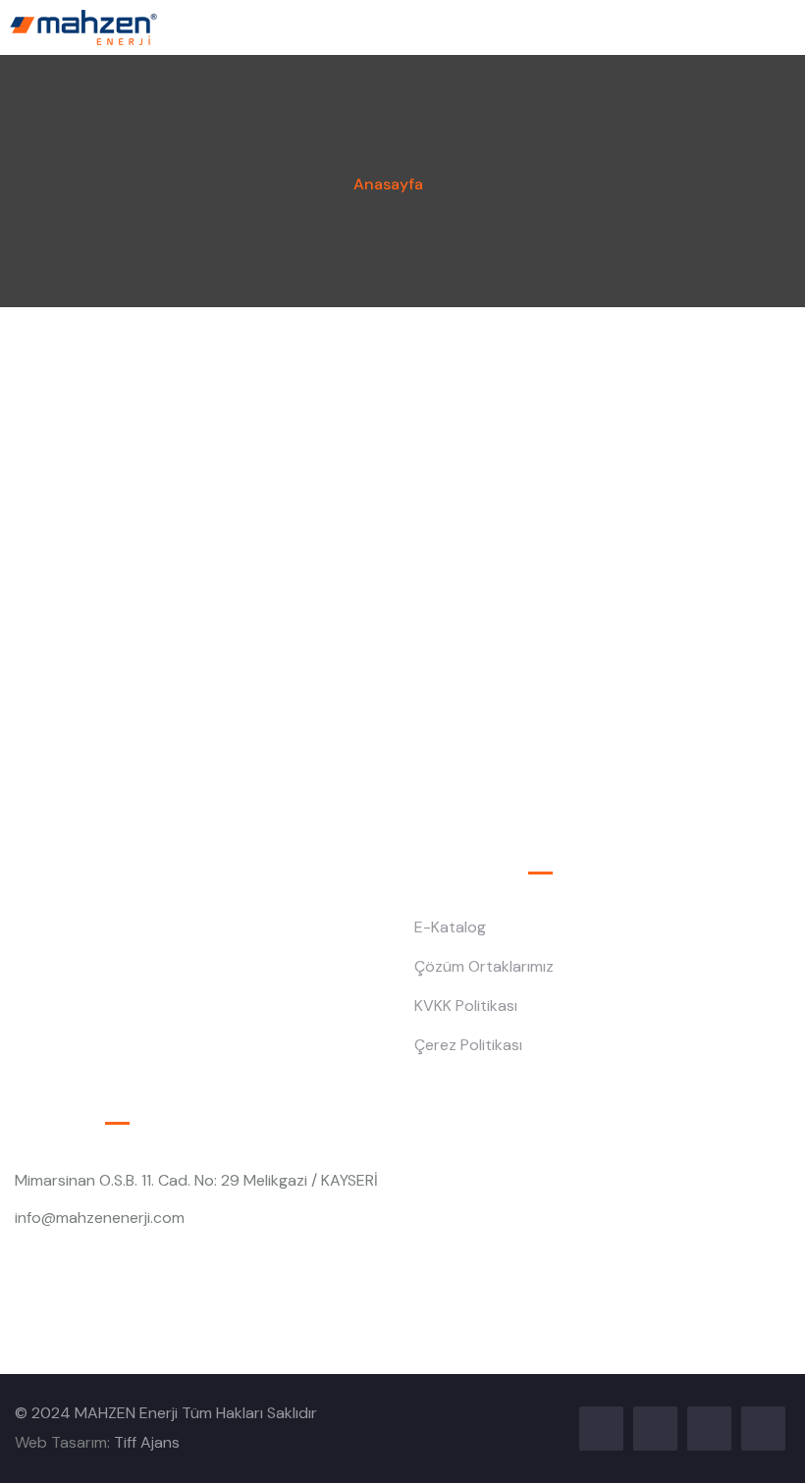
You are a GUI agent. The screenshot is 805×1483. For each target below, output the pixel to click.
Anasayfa (388, 184)
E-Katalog (450, 927)
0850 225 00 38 (74, 1255)
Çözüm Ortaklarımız (484, 966)
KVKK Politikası (465, 1005)
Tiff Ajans (147, 1442)
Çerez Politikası (468, 1044)
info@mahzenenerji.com (100, 1217)
